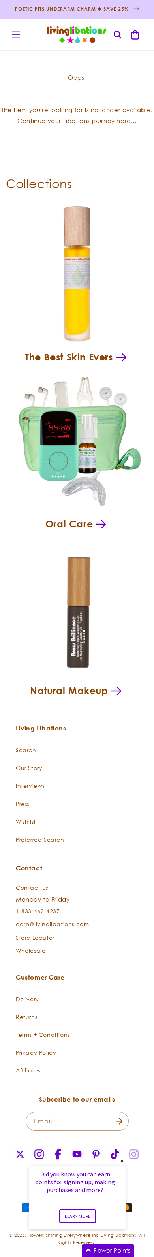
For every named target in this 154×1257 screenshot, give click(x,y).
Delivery (27, 999)
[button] (15, 34)
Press (22, 803)
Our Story (29, 767)
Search (26, 750)
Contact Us (32, 887)
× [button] (122, 1161)
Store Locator (35, 937)
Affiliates (28, 1070)
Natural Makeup (69, 690)
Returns (26, 1017)
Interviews (30, 785)
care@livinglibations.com (52, 924)
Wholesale (30, 950)
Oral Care (69, 524)
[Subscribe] (119, 1121)
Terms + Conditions (43, 1034)
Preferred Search (40, 839)
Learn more (77, 1216)
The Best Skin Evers (69, 357)
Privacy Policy (36, 1052)
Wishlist (26, 821)
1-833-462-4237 (38, 911)
